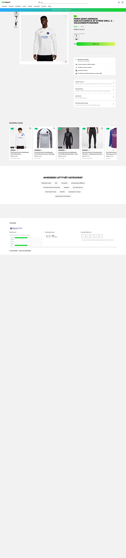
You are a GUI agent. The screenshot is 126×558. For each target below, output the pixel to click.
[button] (16, 20)
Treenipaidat (64, 183)
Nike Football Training (51, 191)
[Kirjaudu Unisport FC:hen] (119, 2)
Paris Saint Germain (78, 187)
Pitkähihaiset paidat (46, 183)
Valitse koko (96, 44)
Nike (56, 183)
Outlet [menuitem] (49, 6)
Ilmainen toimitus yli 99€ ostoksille (86, 64)
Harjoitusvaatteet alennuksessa (63, 196)
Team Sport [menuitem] (37, 6)
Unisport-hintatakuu (83, 70)
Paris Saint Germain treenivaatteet (52, 187)
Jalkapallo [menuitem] (4, 6)
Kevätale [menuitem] (44, 6)
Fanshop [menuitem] (11, 6)
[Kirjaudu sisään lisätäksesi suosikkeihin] (75, 44)
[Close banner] (124, 10)
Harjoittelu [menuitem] (18, 6)
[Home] (6, 2)
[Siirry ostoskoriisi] (122, 2)
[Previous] (111, 122)
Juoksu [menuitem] (24, 6)
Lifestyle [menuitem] (30, 6)
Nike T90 (62, 191)
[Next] (115, 122)
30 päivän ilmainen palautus (85, 67)
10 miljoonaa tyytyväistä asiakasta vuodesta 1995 (90, 73)
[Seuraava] (66, 61)
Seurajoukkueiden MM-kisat (78, 183)
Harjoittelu (66, 187)
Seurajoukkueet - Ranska (74, 191)
